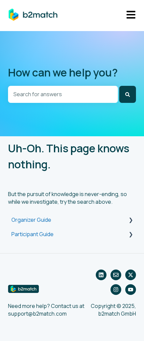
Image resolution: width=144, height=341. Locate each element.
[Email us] (116, 275)
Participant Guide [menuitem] (32, 234)
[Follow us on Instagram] (116, 289)
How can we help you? (63, 72)
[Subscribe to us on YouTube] (130, 289)
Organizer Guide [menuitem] (31, 219)
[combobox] (63, 94)
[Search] (127, 94)
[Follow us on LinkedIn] (101, 275)
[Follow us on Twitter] (130, 275)
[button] (130, 220)
